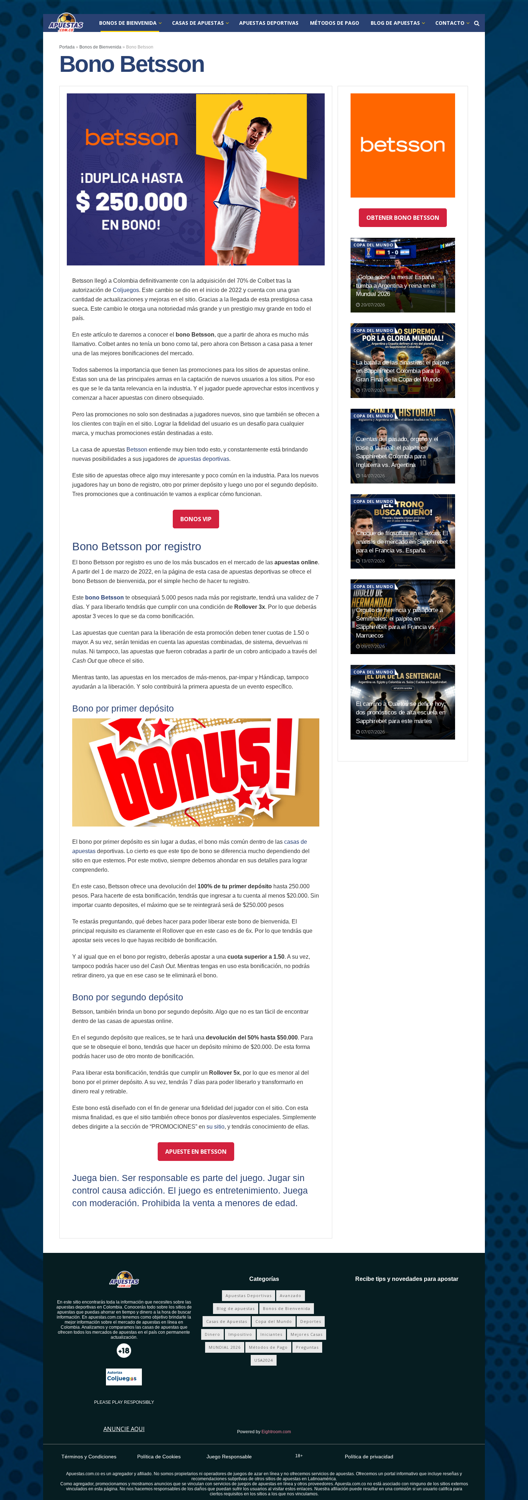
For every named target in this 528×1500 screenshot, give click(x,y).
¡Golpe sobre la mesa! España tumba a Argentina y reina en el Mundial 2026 (395, 286)
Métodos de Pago (334, 22)
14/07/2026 (372, 475)
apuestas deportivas (203, 459)
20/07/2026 (372, 304)
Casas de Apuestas (198, 22)
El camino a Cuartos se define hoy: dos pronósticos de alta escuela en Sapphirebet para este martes (401, 712)
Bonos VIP (196, 519)
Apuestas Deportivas (268, 22)
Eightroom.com (276, 1431)
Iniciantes (271, 1334)
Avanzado (290, 1295)
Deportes (310, 1321)
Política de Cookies (159, 1456)
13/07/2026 (372, 560)
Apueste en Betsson (196, 1152)
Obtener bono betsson (402, 218)
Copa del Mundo (373, 244)
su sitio (215, 1127)
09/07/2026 (372, 646)
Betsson (136, 449)
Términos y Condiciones (88, 1456)
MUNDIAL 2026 (225, 1347)
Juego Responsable (229, 1456)
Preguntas (307, 1347)
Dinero (212, 1334)
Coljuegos (126, 290)
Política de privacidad (369, 1456)
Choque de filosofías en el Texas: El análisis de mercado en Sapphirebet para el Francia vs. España (402, 542)
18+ (299, 1455)
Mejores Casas (307, 1334)
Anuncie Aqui (124, 1429)
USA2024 (263, 1360)
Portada (67, 47)
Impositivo (240, 1334)
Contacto (449, 22)
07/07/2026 (372, 731)
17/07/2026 (372, 390)
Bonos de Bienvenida (128, 22)
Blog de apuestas (395, 22)
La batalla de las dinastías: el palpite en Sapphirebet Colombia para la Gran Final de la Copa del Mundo (402, 371)
